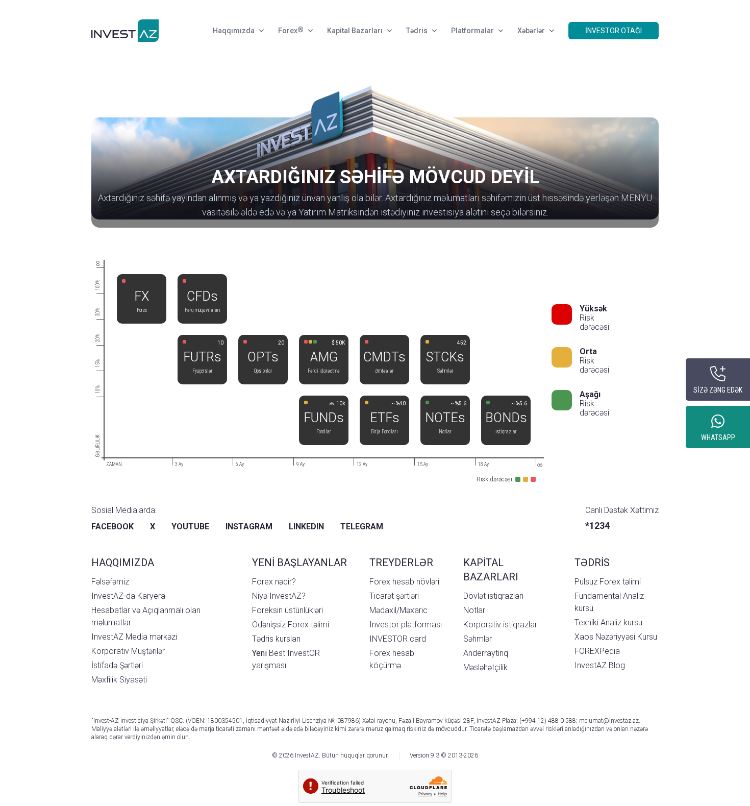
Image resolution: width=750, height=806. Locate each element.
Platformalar (472, 31)
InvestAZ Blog (599, 665)
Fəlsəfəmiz (110, 582)
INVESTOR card (397, 639)
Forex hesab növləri (404, 582)
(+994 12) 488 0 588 (547, 720)
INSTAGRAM (249, 526)
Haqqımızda (234, 31)
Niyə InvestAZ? (279, 596)
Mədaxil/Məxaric (398, 610)
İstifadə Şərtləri (117, 665)
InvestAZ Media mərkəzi (134, 637)
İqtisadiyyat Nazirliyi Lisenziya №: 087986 (302, 720)
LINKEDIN (306, 526)
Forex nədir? (274, 582)
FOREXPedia (597, 651)
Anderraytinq (485, 653)
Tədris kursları (276, 639)
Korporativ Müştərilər (128, 651)
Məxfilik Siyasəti (119, 680)
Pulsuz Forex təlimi (607, 582)
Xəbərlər (531, 31)
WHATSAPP (718, 437)
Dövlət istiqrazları (493, 596)
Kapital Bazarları (355, 31)
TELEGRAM (361, 526)
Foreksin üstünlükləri (287, 610)
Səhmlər (477, 639)
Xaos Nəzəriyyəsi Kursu (615, 637)
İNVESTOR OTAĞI (613, 31)
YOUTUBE (190, 526)
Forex (291, 30)
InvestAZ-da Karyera (128, 596)
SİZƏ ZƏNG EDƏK (717, 390)
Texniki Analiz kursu (608, 622)
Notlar (474, 610)
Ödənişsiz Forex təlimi (290, 624)
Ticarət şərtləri (394, 596)
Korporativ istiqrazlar (500, 624)
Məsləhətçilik (485, 667)
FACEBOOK (112, 526)
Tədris (417, 31)
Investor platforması (405, 624)
